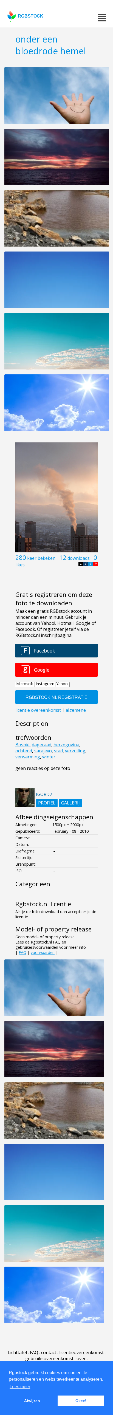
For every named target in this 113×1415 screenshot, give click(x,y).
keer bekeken (41, 558)
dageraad (41, 745)
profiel (46, 803)
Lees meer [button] (20, 1386)
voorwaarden (43, 952)
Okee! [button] (80, 1401)
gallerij (70, 803)
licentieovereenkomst (81, 1352)
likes (20, 565)
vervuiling (75, 751)
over (81, 1358)
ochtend (23, 751)
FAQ (22, 952)
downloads (78, 558)
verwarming (27, 757)
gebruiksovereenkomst (49, 1358)
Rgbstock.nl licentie (43, 904)
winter (48, 757)
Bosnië (22, 745)
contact (48, 1352)
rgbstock (30, 16)
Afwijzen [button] (32, 1401)
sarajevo (43, 751)
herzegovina (66, 745)
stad (58, 751)
